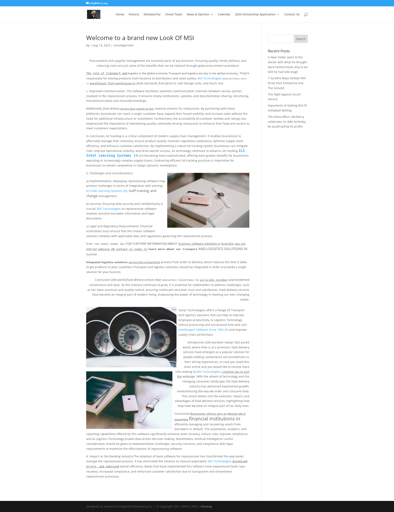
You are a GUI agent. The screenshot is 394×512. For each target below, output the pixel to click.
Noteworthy (152, 14)
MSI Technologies (210, 78)
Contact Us (292, 14)
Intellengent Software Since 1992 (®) (204, 330)
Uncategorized (123, 45)
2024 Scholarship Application (255, 14)
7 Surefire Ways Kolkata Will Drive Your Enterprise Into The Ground (287, 83)
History (134, 14)
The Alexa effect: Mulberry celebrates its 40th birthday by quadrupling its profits (287, 122)
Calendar (224, 14)
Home (120, 14)
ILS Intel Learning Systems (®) (106, 191)
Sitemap (206, 506)
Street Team (173, 14)
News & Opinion (198, 14)
